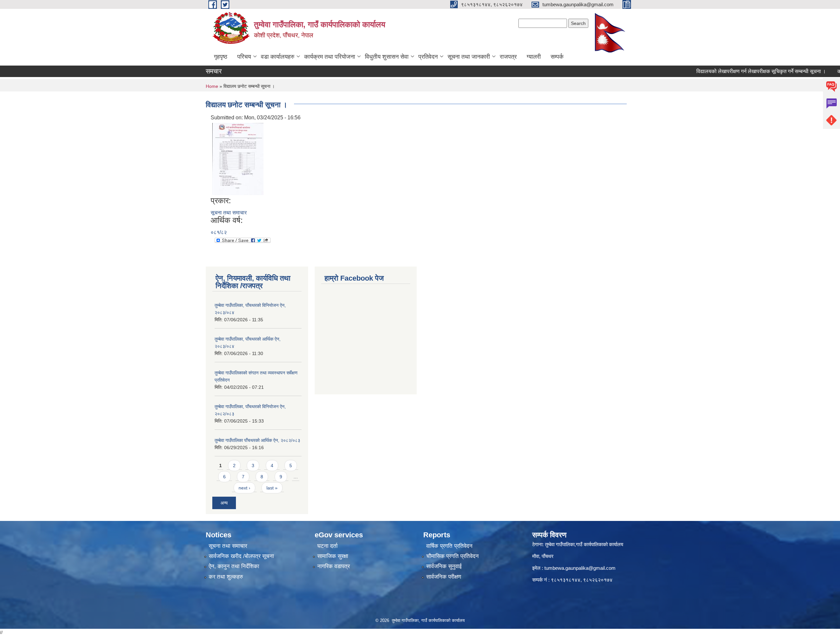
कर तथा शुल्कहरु (226, 577)
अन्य (224, 503)
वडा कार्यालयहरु (277, 56)
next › (244, 487)
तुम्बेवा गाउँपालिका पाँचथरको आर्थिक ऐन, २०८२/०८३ (257, 440)
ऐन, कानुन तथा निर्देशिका (234, 566)
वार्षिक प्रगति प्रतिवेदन (449, 546)
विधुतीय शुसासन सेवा (387, 56)
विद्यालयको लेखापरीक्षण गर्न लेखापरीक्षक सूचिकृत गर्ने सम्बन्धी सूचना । (747, 71)
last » (272, 487)
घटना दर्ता (327, 546)
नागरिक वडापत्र (333, 566)
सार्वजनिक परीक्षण (443, 577)
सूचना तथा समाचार (229, 212)
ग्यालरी (534, 56)
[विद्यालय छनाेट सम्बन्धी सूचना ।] (237, 158)
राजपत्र (508, 56)
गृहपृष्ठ (220, 56)
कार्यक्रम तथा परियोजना (329, 56)
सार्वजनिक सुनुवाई (444, 566)
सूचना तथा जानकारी (469, 56)
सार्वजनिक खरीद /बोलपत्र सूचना (241, 556)
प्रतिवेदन (428, 56)
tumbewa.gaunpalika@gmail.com (580, 568)
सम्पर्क (557, 56)
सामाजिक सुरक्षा (332, 556)
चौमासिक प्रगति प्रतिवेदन (452, 556)
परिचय (244, 56)
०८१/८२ (219, 232)
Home (212, 86)
